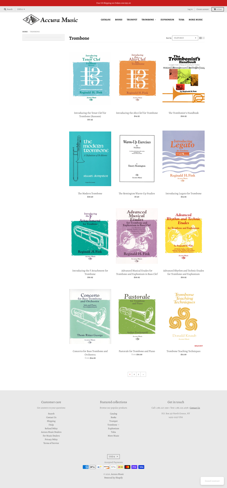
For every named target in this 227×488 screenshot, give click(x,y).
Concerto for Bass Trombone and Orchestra (90, 352)
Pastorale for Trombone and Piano (137, 351)
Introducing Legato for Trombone (184, 193)
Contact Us (51, 417)
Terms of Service (51, 443)
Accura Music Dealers (51, 432)
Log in (190, 9)
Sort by (168, 38)
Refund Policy (51, 428)
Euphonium (113, 428)
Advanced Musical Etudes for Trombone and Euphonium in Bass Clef (137, 272)
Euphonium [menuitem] (167, 19)
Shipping (51, 421)
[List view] (203, 38)
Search (51, 413)
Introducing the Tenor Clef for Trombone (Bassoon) (90, 114)
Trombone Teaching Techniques (183, 351)
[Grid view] (200, 38)
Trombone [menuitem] (148, 19)
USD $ (20, 9)
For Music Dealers (51, 435)
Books (113, 417)
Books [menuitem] (118, 19)
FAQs (51, 424)
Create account (203, 9)
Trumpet (113, 421)
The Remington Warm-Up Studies (137, 193)
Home (25, 31)
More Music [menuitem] (196, 19)
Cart (219, 9)
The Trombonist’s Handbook (184, 113)
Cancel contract (212, 480)
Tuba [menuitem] (181, 19)
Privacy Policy (51, 439)
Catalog (113, 413)
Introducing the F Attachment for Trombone (90, 272)
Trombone (112, 424)
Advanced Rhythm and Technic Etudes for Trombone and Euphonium (183, 272)
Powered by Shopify (113, 477)
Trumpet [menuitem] (132, 19)
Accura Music (117, 474)
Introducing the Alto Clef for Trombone (137, 113)
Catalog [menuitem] (106, 19)
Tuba (113, 432)
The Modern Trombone (90, 193)
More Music (113, 435)
